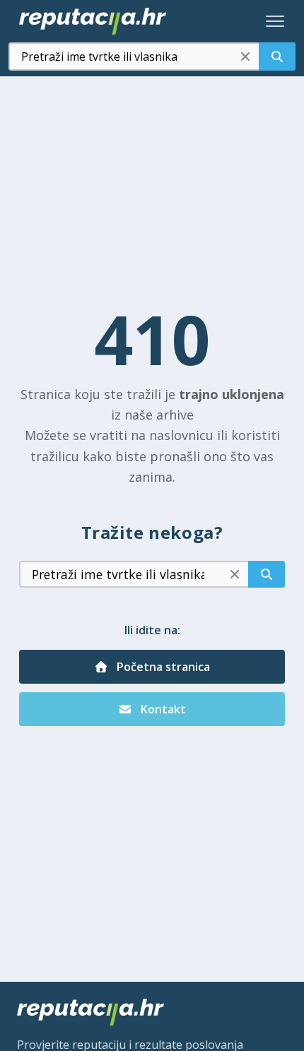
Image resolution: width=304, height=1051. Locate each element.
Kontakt (162, 709)
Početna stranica (162, 667)
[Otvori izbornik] (275, 21)
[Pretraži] (277, 56)
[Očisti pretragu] (245, 56)
